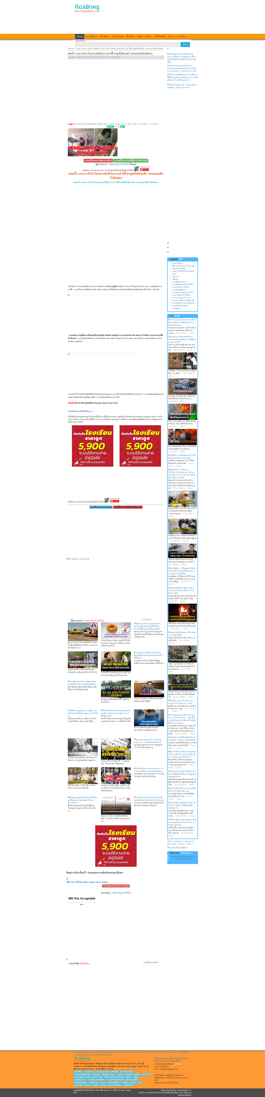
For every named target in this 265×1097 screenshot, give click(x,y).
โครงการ (175, 276)
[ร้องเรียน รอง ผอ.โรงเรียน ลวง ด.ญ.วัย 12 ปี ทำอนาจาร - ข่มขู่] (182, 702)
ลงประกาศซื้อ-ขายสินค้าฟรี (183, 300)
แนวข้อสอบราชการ (179, 282)
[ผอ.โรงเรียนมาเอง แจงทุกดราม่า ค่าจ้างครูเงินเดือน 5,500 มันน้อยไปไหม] (149, 770)
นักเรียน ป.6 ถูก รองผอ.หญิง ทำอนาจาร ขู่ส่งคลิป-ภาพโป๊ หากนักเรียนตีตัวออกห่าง (182, 694)
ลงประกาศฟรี (94, 1055)
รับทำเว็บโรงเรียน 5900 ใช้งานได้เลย (88, 124)
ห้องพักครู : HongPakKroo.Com (180, 1090)
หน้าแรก (80, 36)
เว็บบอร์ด (95, 1085)
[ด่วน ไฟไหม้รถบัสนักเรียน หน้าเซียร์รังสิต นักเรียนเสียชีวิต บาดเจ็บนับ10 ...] (182, 437)
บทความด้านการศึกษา (181, 295)
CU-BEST (144, 124)
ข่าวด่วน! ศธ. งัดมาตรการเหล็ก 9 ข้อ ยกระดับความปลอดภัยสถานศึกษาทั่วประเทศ (182, 330)
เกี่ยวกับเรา (103, 1085)
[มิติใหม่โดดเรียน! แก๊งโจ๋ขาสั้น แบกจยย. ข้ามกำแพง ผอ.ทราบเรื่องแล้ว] (83, 775)
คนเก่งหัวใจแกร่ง (94, 1082)
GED (105, 124)
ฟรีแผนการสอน (118, 36)
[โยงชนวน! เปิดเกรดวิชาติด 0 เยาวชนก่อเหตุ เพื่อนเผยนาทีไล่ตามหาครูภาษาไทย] (182, 339)
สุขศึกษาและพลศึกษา (132, 1080)
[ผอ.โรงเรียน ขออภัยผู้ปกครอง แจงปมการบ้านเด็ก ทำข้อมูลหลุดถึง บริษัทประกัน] (182, 805)
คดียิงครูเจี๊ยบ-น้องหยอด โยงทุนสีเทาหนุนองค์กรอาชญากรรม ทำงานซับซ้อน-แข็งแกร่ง (181, 830)
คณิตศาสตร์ (105, 1074)
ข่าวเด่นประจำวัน (80, 1055)
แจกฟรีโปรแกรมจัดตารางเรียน (98, 160)
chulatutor (177, 841)
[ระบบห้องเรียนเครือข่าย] (182, 847)
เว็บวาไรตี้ (182, 1093)
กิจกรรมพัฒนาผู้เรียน (80, 1082)
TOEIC (188, 844)
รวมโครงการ (175, 1052)
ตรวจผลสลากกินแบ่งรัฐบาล (183, 303)
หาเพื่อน (132, 1082)
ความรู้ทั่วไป (124, 1082)
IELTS (112, 124)
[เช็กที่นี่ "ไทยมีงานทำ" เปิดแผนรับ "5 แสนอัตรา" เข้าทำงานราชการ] (182, 86)
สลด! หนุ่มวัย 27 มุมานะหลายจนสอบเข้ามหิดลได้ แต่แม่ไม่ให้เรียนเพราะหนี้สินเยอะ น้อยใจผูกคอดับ (149, 634)
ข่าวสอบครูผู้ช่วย (179, 290)
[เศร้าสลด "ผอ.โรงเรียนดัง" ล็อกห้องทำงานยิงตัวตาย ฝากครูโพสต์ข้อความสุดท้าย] (83, 747)
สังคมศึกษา (137, 1074)
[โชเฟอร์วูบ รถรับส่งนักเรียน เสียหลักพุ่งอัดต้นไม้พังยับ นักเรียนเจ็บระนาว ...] (182, 386)
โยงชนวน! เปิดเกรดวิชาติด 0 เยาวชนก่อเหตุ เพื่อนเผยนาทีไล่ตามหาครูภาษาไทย (182, 347)
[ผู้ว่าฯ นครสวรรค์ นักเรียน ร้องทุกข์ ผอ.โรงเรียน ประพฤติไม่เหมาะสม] (149, 717)
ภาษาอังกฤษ (128, 1074)
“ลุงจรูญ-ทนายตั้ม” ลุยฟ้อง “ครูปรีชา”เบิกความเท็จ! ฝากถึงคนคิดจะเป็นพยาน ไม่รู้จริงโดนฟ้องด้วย (115, 788)
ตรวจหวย (87, 1085)
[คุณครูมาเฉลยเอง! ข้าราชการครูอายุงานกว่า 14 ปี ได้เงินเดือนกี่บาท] (149, 741)
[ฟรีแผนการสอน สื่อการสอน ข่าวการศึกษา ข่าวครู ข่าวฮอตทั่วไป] (87, 8)
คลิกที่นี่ (169, 1078)
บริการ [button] (170, 36)
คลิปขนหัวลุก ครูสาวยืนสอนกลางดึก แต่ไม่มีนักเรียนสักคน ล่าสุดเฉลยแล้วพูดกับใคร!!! (182, 782)
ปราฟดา (77, 286)
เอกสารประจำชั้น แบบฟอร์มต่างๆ (114, 1077)
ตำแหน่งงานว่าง (89, 1072)
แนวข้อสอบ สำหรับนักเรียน (182, 284)
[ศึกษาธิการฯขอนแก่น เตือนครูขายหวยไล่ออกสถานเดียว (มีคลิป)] (149, 688)
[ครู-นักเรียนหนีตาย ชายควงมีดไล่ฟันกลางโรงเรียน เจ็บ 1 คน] (182, 789)
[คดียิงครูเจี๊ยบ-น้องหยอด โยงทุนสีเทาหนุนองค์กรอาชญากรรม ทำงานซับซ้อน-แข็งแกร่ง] (182, 822)
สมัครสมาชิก (106, 1055)
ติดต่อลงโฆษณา (128, 1085)
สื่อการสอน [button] (104, 36)
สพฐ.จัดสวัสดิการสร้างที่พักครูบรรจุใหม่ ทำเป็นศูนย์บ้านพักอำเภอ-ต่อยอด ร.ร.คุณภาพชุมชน (182, 511)
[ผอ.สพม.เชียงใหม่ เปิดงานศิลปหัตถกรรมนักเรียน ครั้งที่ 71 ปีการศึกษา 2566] (182, 591)
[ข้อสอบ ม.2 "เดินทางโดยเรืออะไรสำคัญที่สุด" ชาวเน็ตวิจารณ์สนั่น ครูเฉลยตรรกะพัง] (116, 805)
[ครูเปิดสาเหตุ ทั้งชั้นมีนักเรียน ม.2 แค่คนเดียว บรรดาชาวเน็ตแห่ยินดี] (182, 738)
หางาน (139, 1082)
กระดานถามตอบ (131, 1052)
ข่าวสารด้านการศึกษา (181, 287)
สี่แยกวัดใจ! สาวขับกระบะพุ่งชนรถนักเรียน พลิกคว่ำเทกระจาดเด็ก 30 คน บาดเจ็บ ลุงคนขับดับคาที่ (182, 762)
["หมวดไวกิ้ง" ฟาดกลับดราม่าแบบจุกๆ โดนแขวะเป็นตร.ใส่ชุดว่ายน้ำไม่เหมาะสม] (116, 661)
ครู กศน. (149, 36)
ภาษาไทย (119, 1074)
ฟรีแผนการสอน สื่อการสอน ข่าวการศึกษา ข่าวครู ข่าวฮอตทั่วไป (171, 1059)
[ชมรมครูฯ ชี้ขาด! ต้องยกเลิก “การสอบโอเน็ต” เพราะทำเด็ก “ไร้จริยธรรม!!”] (116, 749)
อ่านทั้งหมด (147, 619)
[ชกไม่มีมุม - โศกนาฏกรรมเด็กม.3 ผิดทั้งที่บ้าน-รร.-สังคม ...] (182, 360)
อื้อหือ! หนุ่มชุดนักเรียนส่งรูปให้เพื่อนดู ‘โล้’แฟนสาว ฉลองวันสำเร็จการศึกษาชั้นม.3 (82, 808)
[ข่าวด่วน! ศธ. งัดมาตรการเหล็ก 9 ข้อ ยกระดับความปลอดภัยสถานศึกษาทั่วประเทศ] (182, 323)
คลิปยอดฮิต (114, 1072)
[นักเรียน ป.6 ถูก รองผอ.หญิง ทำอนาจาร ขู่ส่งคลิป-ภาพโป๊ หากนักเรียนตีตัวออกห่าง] (182, 682)
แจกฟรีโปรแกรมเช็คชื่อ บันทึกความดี (131, 160)
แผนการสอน (177, 263)
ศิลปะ (112, 1074)
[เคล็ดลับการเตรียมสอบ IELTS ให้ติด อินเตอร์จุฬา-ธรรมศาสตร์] (182, 456)
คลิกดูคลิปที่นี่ (73, 403)
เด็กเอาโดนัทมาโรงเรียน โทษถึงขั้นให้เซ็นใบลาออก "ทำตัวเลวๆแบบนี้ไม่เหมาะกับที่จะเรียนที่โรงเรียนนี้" (115, 643)
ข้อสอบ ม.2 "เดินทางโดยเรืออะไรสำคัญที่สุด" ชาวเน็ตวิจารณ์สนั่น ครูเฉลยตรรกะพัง (115, 818)
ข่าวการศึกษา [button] (91, 36)
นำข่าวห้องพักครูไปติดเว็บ (163, 1064)
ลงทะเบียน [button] (181, 36)
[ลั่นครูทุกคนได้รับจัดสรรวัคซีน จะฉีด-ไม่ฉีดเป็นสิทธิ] (116, 689)
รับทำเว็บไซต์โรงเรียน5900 (168, 1093)
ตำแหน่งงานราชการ (115, 1052)
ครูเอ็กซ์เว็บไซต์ (172, 1082)
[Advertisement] (148, 18)
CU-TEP (153, 124)
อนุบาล (103, 1082)
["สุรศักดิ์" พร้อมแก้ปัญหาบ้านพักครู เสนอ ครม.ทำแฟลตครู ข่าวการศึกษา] (182, 550)
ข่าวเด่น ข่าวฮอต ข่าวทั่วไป (182, 292)
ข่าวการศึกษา (79, 1052)
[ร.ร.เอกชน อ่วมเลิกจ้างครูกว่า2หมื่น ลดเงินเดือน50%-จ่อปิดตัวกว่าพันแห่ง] (149, 799)
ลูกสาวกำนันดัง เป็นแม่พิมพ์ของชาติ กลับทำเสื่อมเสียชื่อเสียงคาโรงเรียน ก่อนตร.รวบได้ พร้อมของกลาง (83, 645)
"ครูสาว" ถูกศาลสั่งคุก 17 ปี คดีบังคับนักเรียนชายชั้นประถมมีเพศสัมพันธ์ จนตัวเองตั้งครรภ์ (182, 666)
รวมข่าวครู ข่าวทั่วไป (84, 48)
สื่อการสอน (130, 36)
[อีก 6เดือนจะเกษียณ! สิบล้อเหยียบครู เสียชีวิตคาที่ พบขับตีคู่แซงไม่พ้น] (83, 683)
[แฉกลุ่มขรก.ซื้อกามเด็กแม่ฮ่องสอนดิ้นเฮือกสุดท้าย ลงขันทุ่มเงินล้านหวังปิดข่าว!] (83, 659)
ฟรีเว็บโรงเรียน (160, 36)
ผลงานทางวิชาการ (146, 1052)
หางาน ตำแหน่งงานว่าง (181, 298)
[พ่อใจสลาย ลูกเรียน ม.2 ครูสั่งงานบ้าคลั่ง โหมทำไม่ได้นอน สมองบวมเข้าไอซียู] (83, 713)
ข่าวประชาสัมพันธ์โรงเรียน (82, 1074)
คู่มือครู (140, 36)
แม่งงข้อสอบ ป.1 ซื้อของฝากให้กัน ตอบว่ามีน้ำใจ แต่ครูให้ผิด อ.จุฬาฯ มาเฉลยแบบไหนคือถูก (181, 579)
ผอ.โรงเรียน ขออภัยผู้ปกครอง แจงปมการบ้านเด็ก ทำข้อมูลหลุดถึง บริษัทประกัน (181, 813)
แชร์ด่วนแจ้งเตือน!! (113, 1082)
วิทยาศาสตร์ (96, 1074)
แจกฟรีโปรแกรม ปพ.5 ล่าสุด (101, 507)
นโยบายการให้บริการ (115, 1085)
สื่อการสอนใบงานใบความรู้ (82, 1077)
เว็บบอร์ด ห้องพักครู (180, 305)
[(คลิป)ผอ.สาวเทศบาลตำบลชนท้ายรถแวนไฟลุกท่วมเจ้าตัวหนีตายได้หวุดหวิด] (182, 613)
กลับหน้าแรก (143, 1093)
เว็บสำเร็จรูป (153, 1093)
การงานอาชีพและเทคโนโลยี (115, 1080)
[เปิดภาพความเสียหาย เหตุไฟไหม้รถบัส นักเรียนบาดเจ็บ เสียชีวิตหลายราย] (182, 412)
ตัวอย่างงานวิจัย (179, 268)
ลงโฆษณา (176, 308)
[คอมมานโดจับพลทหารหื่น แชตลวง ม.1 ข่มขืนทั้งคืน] (182, 633)
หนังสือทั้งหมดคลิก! (151, 962)
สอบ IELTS (121, 124)
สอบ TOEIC (132, 124)
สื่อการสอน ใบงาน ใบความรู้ (183, 266)
